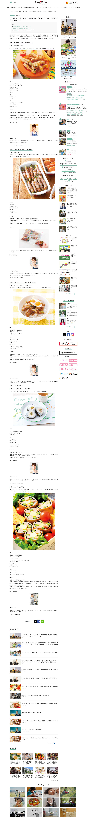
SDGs (54, 7)
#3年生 (81, 97)
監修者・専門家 (77, 7)
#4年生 (68, 99)
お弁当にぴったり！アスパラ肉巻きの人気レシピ (23, 29)
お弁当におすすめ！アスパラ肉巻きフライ (22, 26)
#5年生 (76, 99)
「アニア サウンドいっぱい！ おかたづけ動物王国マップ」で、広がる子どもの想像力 (68, 57)
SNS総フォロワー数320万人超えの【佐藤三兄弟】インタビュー (72, 212)
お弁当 (20, 11)
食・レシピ (45, 7)
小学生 (71, 181)
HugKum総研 (68, 161)
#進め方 (68, 97)
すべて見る (68, 326)
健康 (57, 7)
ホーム (11, 11)
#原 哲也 (74, 145)
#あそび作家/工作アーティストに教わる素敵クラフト (76, 95)
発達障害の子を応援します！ (68, 167)
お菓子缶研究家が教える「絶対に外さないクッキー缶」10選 (72, 220)
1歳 (65, 178)
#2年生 (77, 97)
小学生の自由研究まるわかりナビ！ (28, 7)
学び (8, 7)
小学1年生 (66, 181)
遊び (19, 7)
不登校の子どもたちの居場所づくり (68, 172)
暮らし (61, 7)
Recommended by (50, 743)
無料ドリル (39, 7)
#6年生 (72, 99)
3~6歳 (75, 178)
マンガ (50, 7)
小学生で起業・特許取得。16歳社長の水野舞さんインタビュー (72, 228)
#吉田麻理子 (69, 93)
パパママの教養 (13, 7)
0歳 (61, 178)
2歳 (70, 178)
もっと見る (68, 293)
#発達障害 (69, 145)
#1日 (80, 99)
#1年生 (73, 97)
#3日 (84, 99)
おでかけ (65, 7)
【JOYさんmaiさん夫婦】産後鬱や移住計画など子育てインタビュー (72, 205)
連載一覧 (70, 7)
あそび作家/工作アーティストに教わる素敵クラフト (68, 164)
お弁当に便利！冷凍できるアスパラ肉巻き (22, 28)
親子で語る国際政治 (68, 169)
